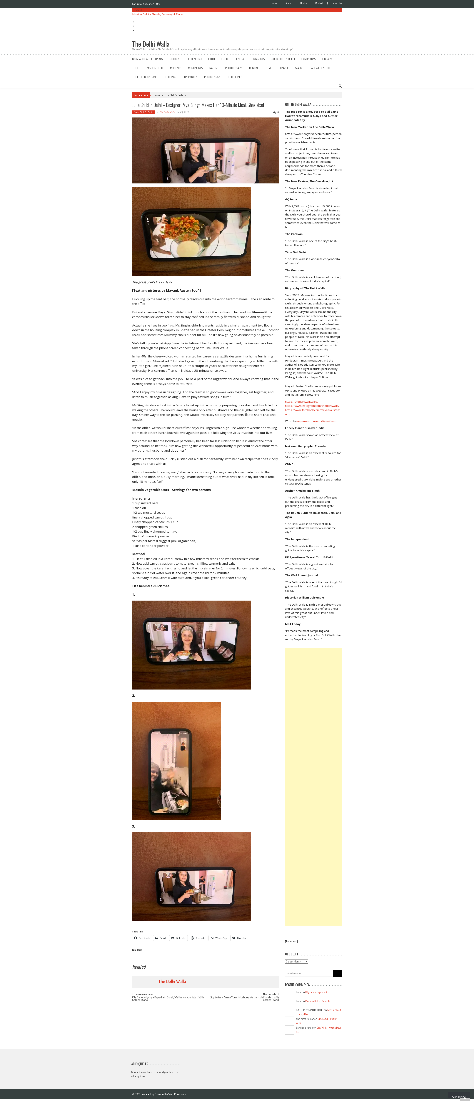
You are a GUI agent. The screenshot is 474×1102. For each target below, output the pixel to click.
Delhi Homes (234, 77)
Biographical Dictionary (147, 59)
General (240, 59)
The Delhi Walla (166, 112)
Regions (254, 68)
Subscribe (337, 3)
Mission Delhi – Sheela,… (318, 1001)
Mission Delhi (155, 68)
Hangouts (258, 59)
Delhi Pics (170, 77)
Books (303, 3)
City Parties (190, 77)
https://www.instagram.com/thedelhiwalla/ (312, 405)
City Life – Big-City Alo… (318, 992)
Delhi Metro (194, 59)
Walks (299, 68)
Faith (211, 59)
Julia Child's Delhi (173, 95)
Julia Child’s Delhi (283, 59)
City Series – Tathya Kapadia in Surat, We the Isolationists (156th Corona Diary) (168, 999)
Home (274, 3)
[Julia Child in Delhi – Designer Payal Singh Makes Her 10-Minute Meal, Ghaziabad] (205, 231)
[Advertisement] (313, 787)
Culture (175, 59)
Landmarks (308, 59)
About (289, 3)
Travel (284, 68)
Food (224, 59)
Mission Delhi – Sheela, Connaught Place (157, 14)
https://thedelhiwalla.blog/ (301, 401)
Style (269, 68)
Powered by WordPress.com (170, 1094)
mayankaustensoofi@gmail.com (316, 421)
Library (327, 59)
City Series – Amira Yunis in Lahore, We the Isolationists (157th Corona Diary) (244, 999)
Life (138, 68)
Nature (213, 68)
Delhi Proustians (146, 77)
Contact (319, 3)
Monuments (195, 68)
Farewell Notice (320, 68)
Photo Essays (234, 68)
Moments (175, 68)
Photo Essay (212, 77)
